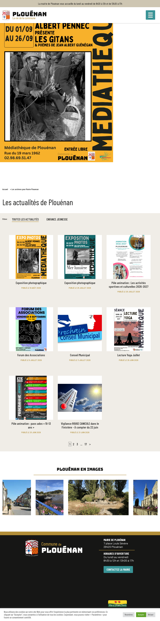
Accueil (5, 189)
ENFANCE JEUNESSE (57, 219)
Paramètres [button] (129, 614)
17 (86, 444)
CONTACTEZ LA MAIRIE (118, 569)
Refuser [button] (150, 614)
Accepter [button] (141, 614)
